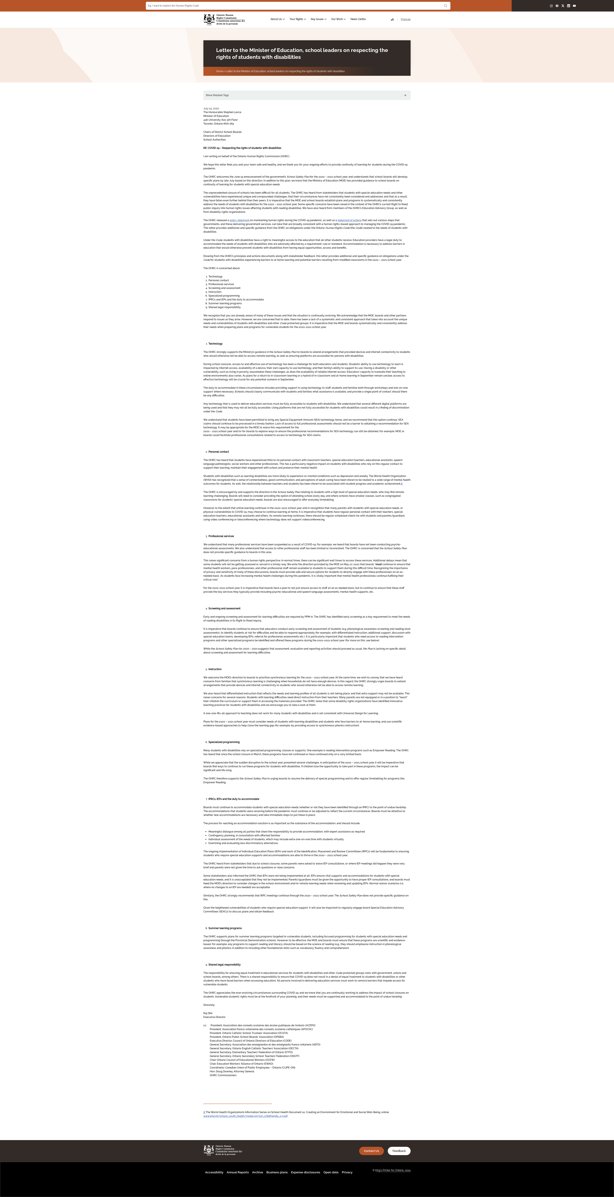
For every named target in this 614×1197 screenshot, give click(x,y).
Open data (330, 1172)
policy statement (239, 220)
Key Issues (317, 19)
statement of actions (350, 220)
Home (220, 71)
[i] (401, 483)
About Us (276, 19)
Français (406, 19)
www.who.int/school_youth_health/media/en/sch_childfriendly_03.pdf (245, 1116)
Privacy (347, 1172)
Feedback (399, 1151)
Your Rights (297, 19)
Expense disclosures (305, 1172)
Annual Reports (238, 1172)
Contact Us (371, 1151)
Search (446, 6)
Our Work (337, 19)
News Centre (358, 19)
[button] (392, 19)
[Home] (224, 20)
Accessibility (214, 1172)
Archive (257, 1172)
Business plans (277, 1172)
